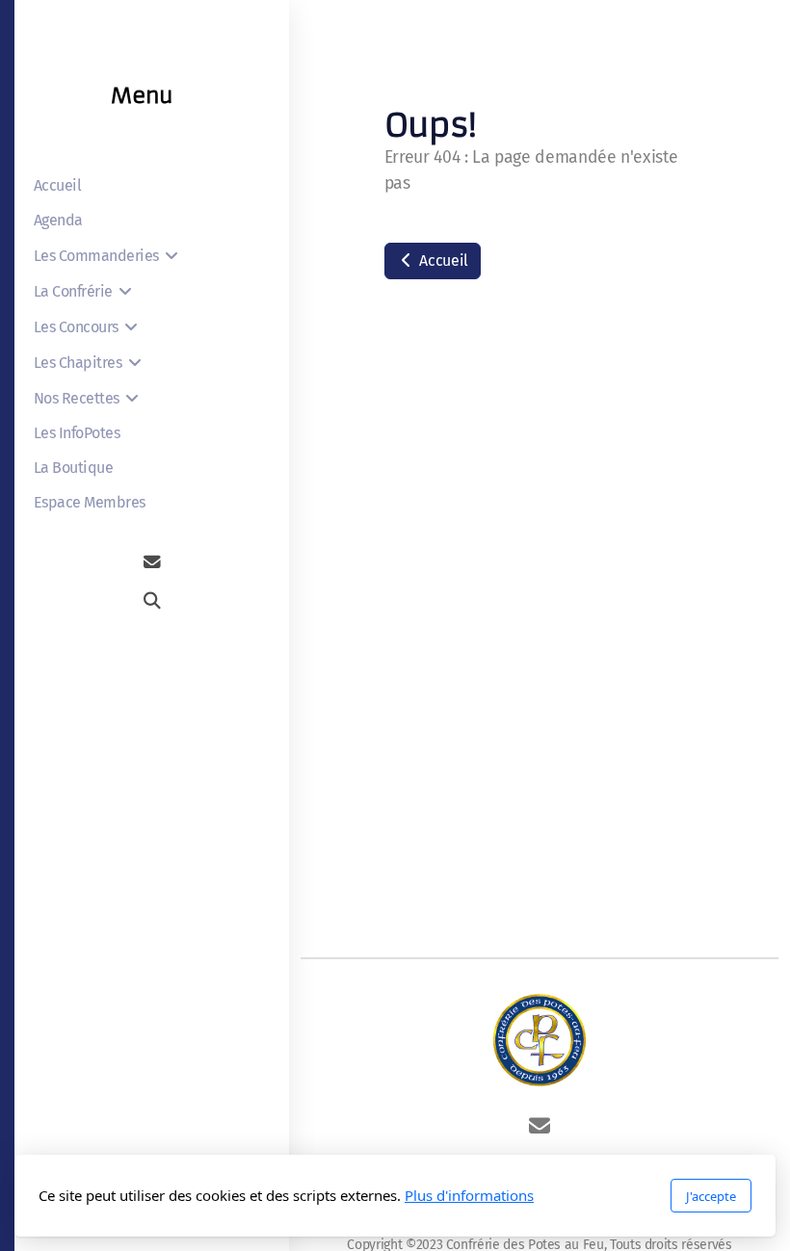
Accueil (442, 260)
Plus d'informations (469, 1195)
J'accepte (711, 1196)
